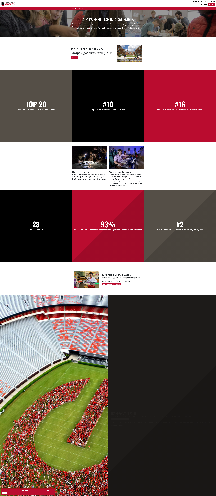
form (48, 490)
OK (4, 493)
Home (73, 8)
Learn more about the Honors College (111, 284)
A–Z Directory (212, 1)
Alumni (202, 1)
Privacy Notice (25, 490)
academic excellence (82, 8)
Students (192, 1)
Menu (212, 4)
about (76, 8)
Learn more (74, 57)
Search (205, 4)
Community (207, 1)
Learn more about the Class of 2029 (120, 419)
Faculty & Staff (197, 1)
